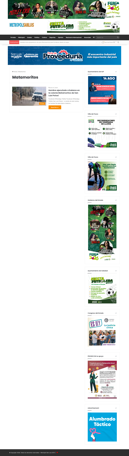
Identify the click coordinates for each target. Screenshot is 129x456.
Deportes (52, 37)
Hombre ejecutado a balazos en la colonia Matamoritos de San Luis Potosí (64, 93)
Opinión (60, 37)
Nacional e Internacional (73, 37)
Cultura (44, 37)
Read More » (55, 107)
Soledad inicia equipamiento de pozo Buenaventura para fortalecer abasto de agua (44, 42)
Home (15, 71)
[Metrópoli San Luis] (22, 25)
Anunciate (87, 37)
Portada (13, 37)
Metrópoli (21, 37)
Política (36, 37)
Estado (29, 37)
